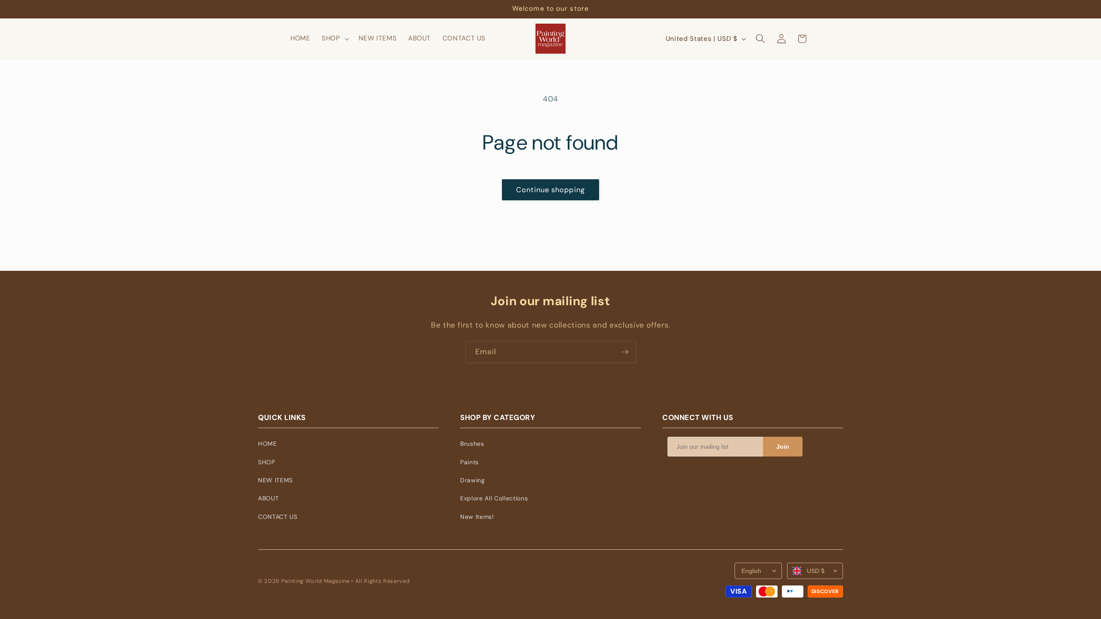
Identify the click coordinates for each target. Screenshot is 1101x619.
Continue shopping (550, 189)
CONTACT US (278, 517)
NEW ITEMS (275, 480)
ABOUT (268, 498)
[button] (334, 39)
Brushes (472, 443)
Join (782, 446)
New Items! (477, 517)
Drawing (472, 480)
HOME (267, 443)
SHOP (266, 462)
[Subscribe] (625, 352)
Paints (469, 462)
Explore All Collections (494, 498)
